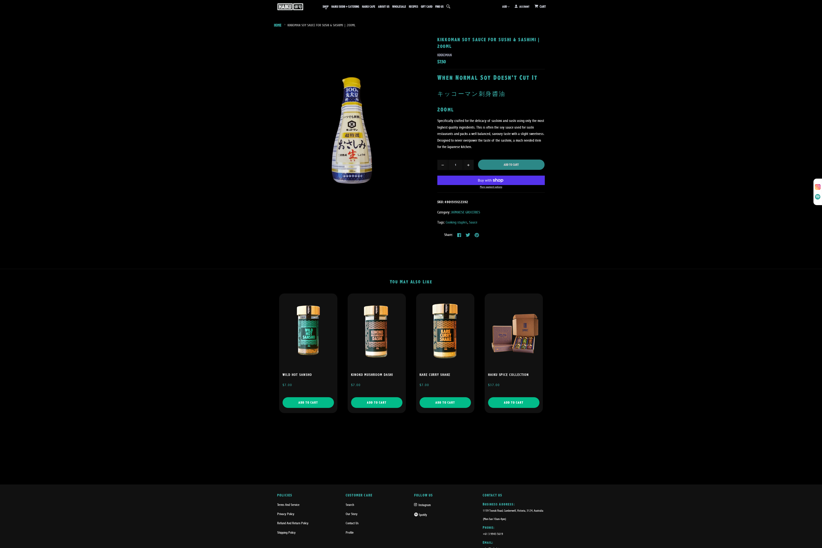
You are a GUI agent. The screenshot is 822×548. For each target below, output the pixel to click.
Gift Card (426, 7)
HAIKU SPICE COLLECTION (508, 375)
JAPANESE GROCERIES (465, 212)
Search (350, 505)
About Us (383, 7)
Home (277, 25)
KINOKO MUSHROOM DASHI (372, 375)
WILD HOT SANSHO (297, 375)
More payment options (491, 187)
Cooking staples (456, 222)
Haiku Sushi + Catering (345, 7)
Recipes (413, 7)
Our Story (351, 514)
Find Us (439, 7)
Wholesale (399, 7)
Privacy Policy (285, 514)
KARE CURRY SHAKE (435, 375)
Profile (350, 533)
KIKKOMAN (444, 55)
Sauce (473, 222)
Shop (326, 7)
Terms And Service (288, 505)
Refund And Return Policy (292, 523)
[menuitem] (326, 7)
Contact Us (352, 523)
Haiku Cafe (368, 7)
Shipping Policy (286, 533)
